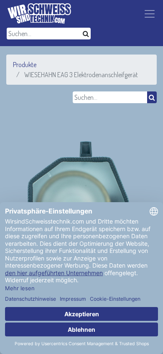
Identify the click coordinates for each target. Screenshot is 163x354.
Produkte (24, 64)
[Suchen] (86, 33)
